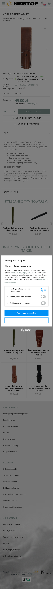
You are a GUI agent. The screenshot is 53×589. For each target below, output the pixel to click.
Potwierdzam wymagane (26, 320)
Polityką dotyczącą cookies (22, 272)
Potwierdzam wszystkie (26, 313)
